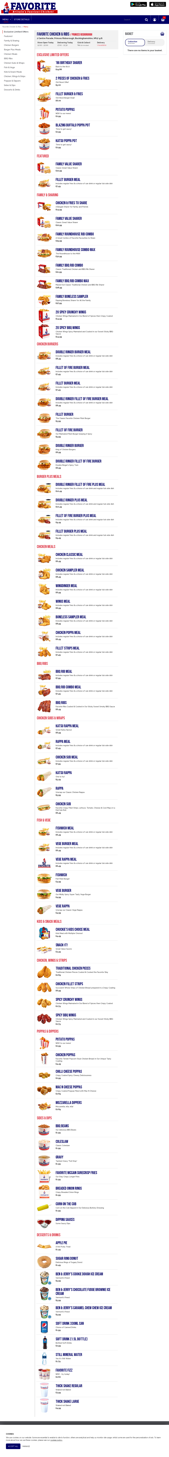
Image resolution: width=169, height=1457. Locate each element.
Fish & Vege (9, 67)
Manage (26, 1446)
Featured (8, 36)
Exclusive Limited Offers (16, 32)
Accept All (13, 1446)
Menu (5, 19)
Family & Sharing (11, 41)
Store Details (21, 19)
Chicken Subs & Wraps (14, 63)
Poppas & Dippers (12, 81)
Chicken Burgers (11, 45)
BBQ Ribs (8, 58)
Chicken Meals (10, 54)
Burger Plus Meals (12, 49)
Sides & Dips (9, 85)
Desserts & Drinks (12, 90)
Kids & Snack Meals (13, 72)
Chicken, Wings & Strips (14, 76)
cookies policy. (56, 1440)
